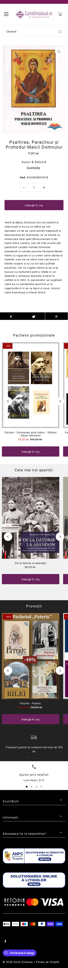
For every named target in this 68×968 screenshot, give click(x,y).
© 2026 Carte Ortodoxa (18, 961)
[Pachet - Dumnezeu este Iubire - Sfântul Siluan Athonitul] (30, 385)
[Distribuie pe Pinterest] (56, 316)
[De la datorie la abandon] (30, 518)
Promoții (34, 606)
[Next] (60, 401)
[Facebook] (5, 942)
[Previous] (8, 401)
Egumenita (33, 167)
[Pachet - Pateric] (30, 656)
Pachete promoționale (34, 335)
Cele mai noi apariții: (34, 470)
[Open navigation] (6, 14)
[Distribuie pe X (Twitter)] (33, 316)
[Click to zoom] (59, 51)
